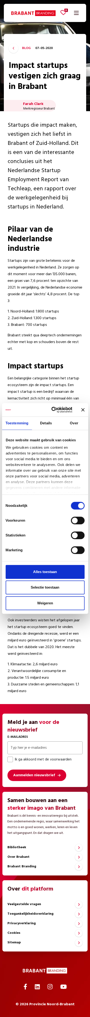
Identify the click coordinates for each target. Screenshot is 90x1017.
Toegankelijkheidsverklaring (30, 914)
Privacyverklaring (21, 923)
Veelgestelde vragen (24, 904)
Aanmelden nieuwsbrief (34, 775)
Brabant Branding (21, 866)
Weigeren (45, 603)
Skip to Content (45, 27)
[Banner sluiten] (82, 409)
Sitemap (14, 942)
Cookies (13, 933)
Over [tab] (74, 423)
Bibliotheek (16, 847)
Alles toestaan (45, 572)
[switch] (77, 520)
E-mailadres (17, 736)
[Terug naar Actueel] (13, 48)
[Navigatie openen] (76, 13)
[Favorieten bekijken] (63, 12)
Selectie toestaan (45, 587)
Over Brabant (18, 857)
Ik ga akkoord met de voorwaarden (43, 759)
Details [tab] (46, 423)
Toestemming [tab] (17, 423)
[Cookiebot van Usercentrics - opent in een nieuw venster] (53, 410)
